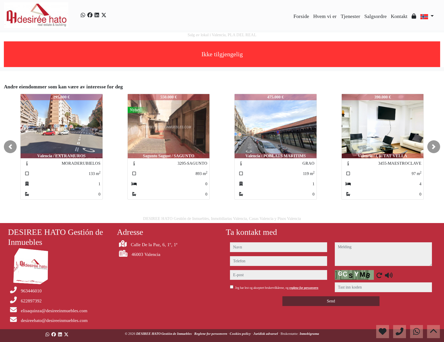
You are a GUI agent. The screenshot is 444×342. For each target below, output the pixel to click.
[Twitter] (103, 15)
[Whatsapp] (83, 15)
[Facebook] (89, 15)
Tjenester (350, 16)
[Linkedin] (97, 15)
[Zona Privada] (414, 16)
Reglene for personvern (211, 334)
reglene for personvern (303, 288)
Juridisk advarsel (266, 334)
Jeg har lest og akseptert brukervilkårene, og (276, 288)
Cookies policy (241, 334)
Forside (301, 16)
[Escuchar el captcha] (389, 275)
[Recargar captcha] (379, 275)
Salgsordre (375, 16)
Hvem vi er (325, 16)
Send (331, 301)
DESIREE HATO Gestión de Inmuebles (164, 334)
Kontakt (399, 16)
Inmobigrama (309, 334)
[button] (10, 146)
